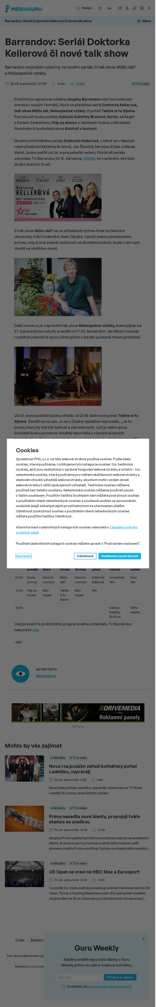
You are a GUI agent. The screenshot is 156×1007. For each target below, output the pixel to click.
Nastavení (23, 556)
